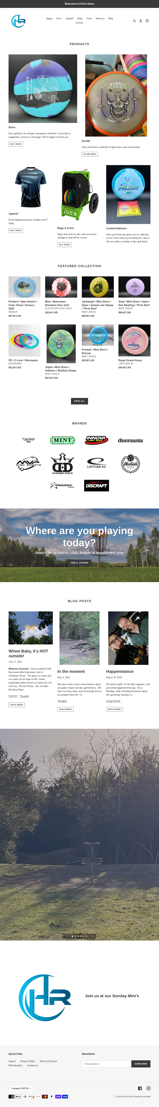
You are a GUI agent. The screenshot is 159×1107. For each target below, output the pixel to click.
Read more (16, 705)
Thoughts (24, 696)
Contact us (32, 1065)
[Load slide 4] (81, 936)
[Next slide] (92, 936)
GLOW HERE (90, 154)
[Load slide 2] (75, 936)
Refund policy (15, 1065)
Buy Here (15, 144)
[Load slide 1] (73, 936)
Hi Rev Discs (127, 1097)
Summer (13, 695)
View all (79, 401)
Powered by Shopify (142, 1097)
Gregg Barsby (113, 701)
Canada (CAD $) (19, 1088)
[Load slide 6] (87, 936)
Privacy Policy (27, 1061)
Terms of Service (48, 1061)
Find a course (79, 563)
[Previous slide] (66, 936)
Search (12, 1061)
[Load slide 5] (84, 936)
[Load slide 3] (78, 936)
